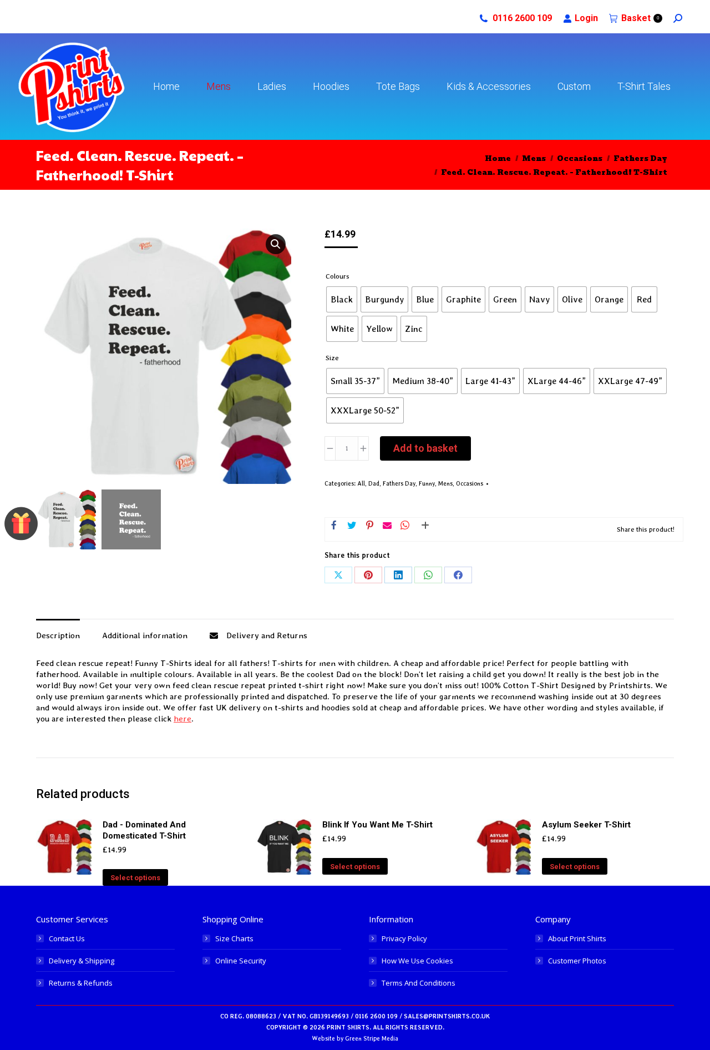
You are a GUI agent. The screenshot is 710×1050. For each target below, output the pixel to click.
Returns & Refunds (81, 983)
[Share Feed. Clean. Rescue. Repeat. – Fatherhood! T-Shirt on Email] (387, 526)
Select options (135, 878)
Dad (373, 483)
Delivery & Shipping (81, 961)
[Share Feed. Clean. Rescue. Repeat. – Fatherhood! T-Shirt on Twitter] (352, 526)
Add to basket (425, 448)
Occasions (469, 483)
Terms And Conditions (418, 983)
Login (586, 18)
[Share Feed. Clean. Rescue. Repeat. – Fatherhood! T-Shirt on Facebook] (334, 526)
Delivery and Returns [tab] (266, 635)
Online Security (240, 961)
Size (332, 358)
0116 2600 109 (522, 18)
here (182, 719)
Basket (640, 18)
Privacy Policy (404, 938)
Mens (445, 483)
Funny (427, 483)
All (361, 483)
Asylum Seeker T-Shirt (586, 825)
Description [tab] (58, 635)
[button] (276, 244)
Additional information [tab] (144, 635)
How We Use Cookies (417, 961)
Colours (337, 276)
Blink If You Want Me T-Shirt (377, 825)
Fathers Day (399, 483)
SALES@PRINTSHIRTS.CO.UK (447, 1016)
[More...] (423, 529)
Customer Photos (577, 961)
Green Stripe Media (371, 1038)
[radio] (342, 299)
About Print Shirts (577, 938)
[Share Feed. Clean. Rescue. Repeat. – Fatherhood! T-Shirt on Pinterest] (369, 526)
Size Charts (234, 938)
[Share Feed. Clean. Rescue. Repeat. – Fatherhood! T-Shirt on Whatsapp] (405, 526)
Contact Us (67, 938)
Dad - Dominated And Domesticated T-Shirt (144, 830)
